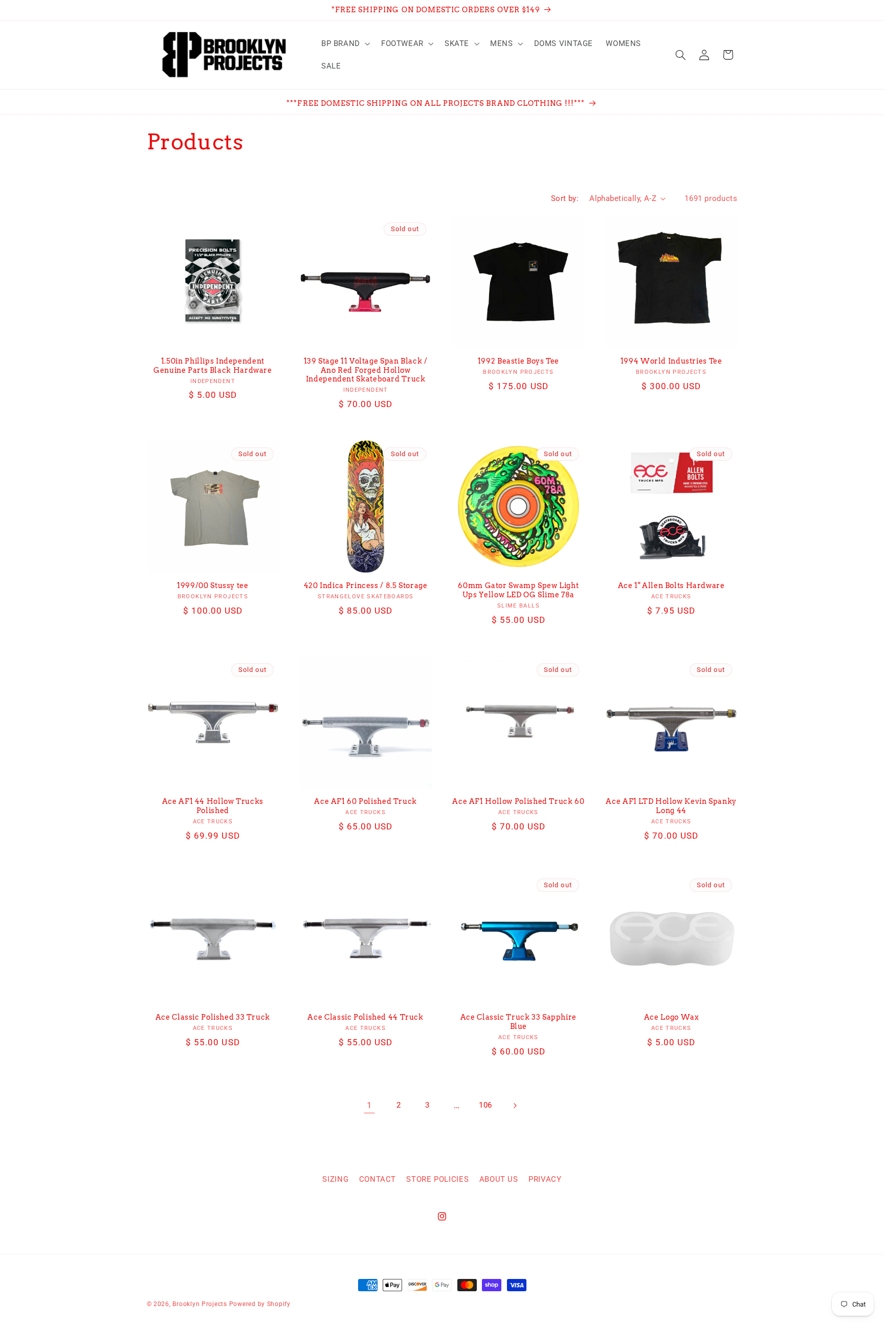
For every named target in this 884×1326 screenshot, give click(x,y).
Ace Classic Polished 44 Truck (365, 1017)
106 (485, 1105)
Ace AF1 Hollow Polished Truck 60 (518, 801)
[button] (344, 43)
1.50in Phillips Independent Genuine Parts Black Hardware (212, 365)
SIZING (335, 1179)
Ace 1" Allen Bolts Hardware (671, 585)
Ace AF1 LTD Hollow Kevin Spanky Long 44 (671, 806)
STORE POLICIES (437, 1179)
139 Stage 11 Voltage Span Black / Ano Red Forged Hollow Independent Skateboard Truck (366, 370)
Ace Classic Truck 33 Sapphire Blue (518, 1021)
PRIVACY (544, 1179)
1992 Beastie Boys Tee (518, 361)
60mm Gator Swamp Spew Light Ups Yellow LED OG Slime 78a (518, 590)
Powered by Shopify (260, 1304)
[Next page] (514, 1105)
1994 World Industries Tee (671, 361)
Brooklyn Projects (199, 1304)
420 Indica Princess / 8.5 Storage (366, 585)
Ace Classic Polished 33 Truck (213, 1017)
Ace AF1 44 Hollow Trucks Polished (212, 806)
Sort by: (565, 198)
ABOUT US (498, 1179)
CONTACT (377, 1179)
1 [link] (369, 1105)
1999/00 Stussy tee (212, 585)
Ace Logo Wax (671, 1017)
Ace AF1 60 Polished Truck (365, 801)
